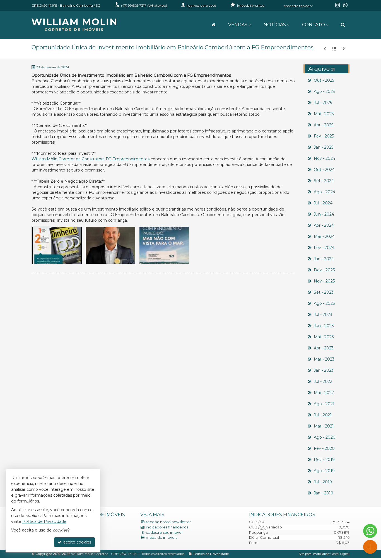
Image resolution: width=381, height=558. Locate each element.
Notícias (275, 24)
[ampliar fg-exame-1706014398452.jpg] (57, 245)
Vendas (237, 24)
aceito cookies (76, 542)
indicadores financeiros (167, 527)
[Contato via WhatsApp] (370, 531)
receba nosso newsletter (168, 522)
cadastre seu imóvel (164, 532)
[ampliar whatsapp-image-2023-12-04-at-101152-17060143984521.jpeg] (110, 245)
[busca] (343, 25)
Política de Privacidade (211, 554)
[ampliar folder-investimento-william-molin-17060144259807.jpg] (164, 245)
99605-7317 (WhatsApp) (144, 5)
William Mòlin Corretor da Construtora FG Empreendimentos (90, 158)
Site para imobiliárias (314, 554)
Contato (313, 24)
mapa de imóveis (161, 537)
